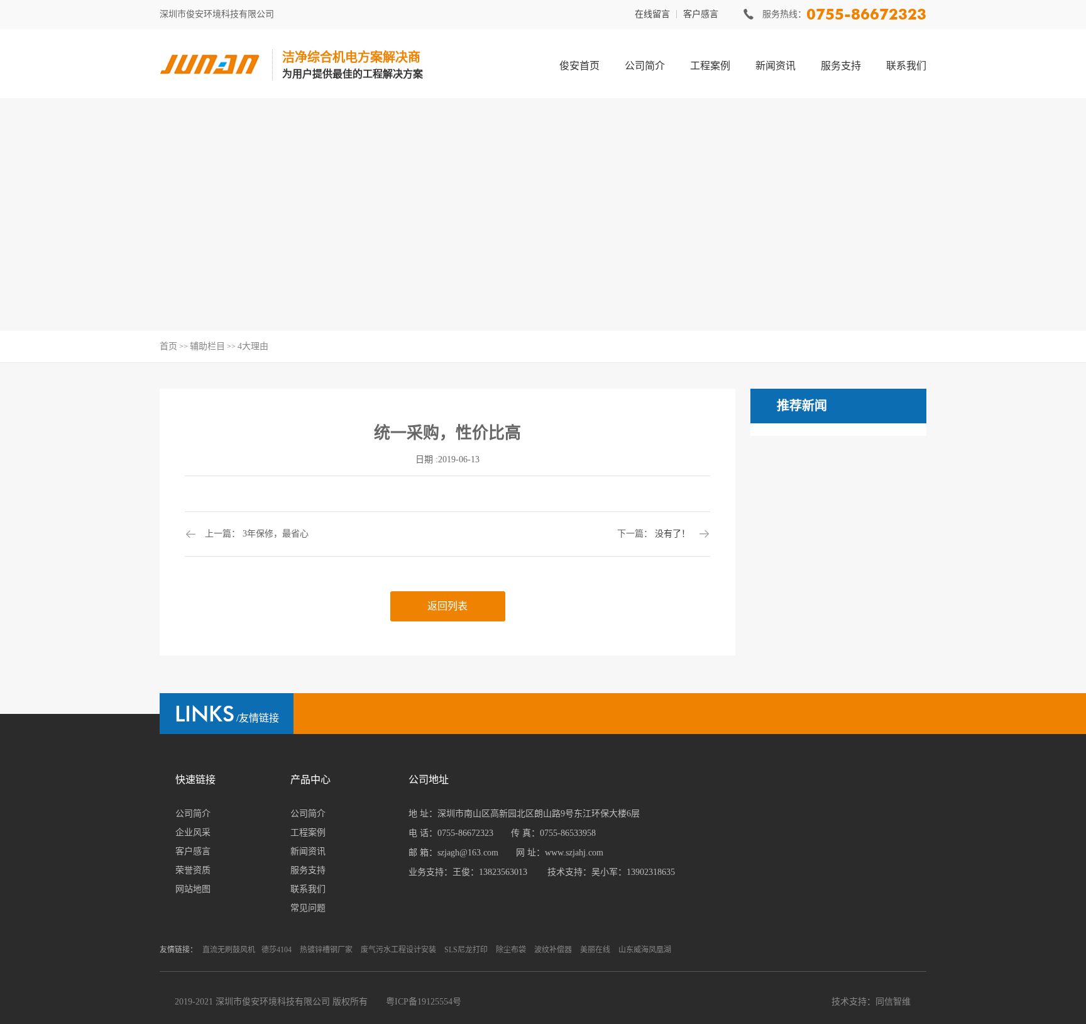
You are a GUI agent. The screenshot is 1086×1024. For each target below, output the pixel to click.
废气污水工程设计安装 (398, 949)
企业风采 (193, 832)
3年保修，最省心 (276, 533)
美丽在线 (595, 949)
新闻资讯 (775, 65)
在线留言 (652, 14)
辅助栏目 (207, 346)
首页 (168, 346)
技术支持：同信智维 (871, 1001)
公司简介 (645, 65)
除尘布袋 (511, 949)
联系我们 (906, 65)
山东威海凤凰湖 (644, 949)
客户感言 (700, 14)
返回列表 (447, 606)
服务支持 (841, 65)
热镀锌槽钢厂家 (326, 949)
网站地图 (193, 889)
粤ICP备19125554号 (423, 1001)
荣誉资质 (193, 870)
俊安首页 (579, 65)
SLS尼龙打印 (466, 949)
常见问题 (308, 908)
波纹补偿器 (553, 949)
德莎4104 (276, 949)
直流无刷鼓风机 (228, 949)
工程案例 (710, 65)
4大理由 (253, 346)
